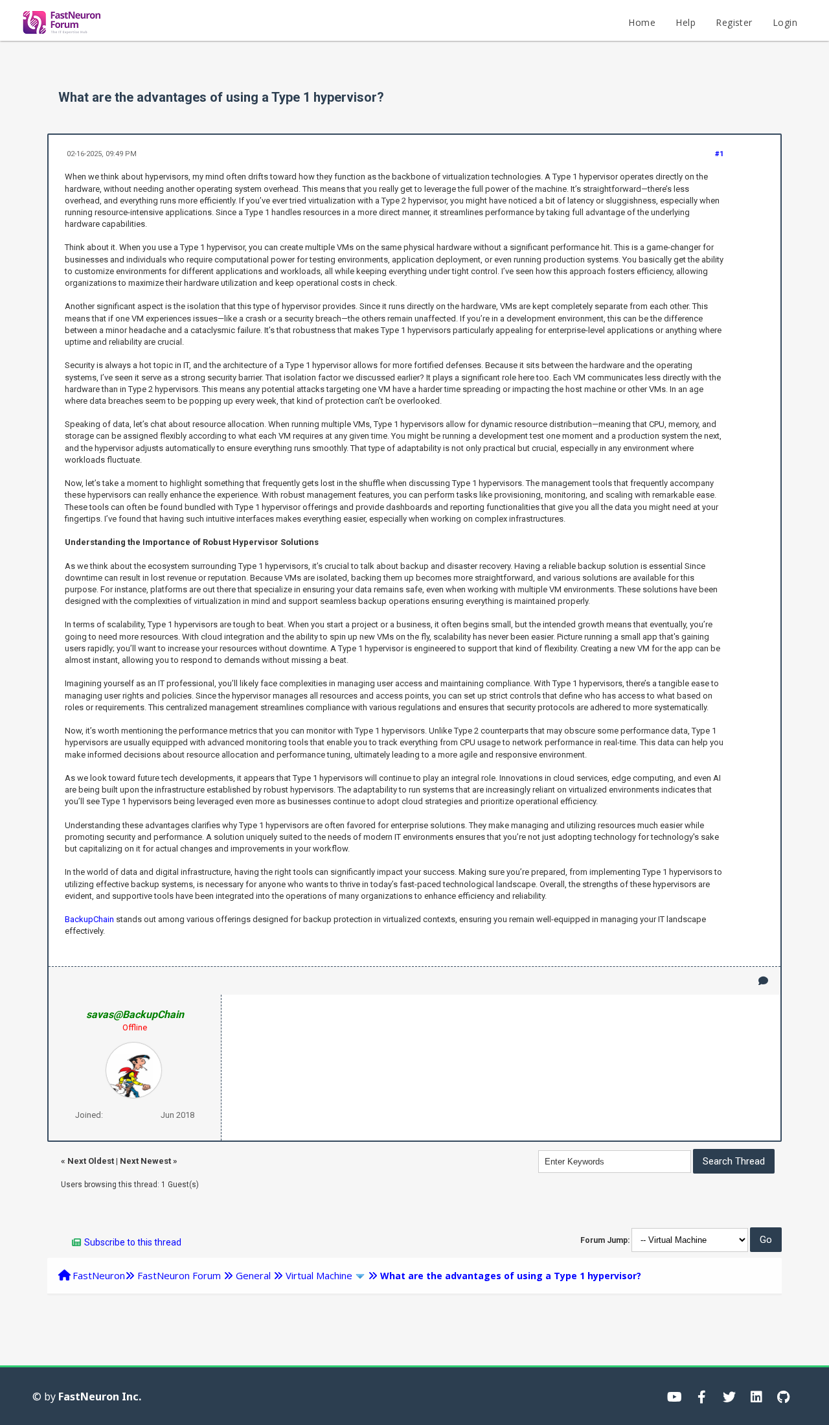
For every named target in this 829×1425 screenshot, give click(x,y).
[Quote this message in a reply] (763, 980)
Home (641, 22)
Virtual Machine (319, 1275)
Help (686, 22)
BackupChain (89, 919)
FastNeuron (99, 1275)
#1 (719, 154)
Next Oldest (90, 1161)
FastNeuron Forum (179, 1275)
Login (785, 22)
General (253, 1275)
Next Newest (145, 1161)
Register (734, 22)
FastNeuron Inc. (99, 1396)
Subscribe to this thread (132, 1242)
